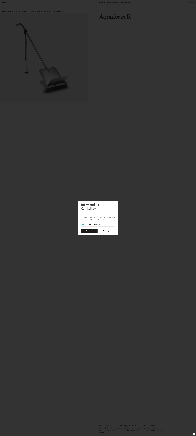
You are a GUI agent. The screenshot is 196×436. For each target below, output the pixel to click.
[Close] (115, 203)
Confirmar (89, 231)
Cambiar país (107, 231)
